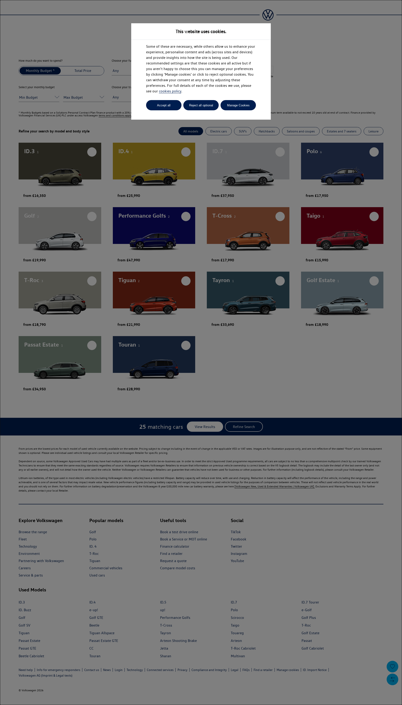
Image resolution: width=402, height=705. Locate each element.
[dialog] (201, 352)
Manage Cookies (238, 105)
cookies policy (170, 91)
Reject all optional (201, 105)
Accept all (164, 105)
